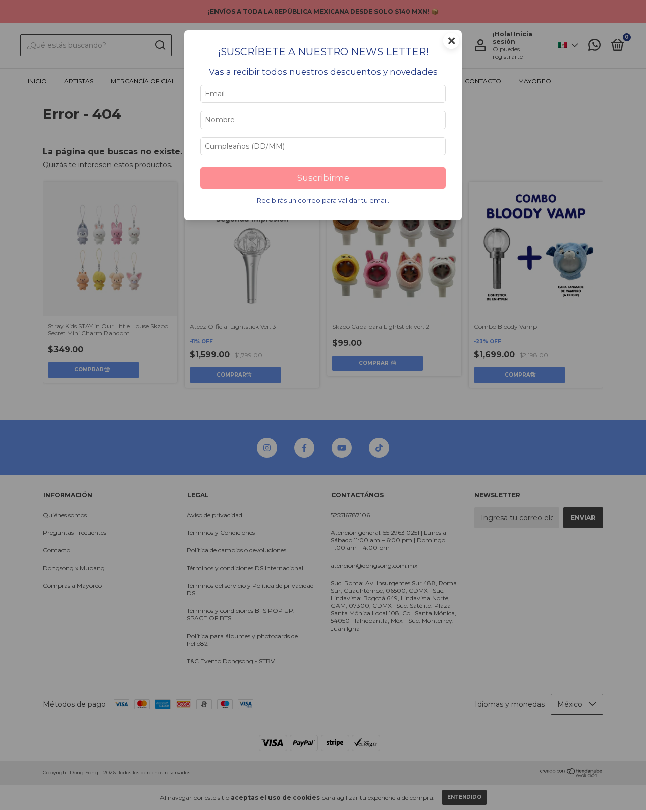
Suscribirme (323, 178)
